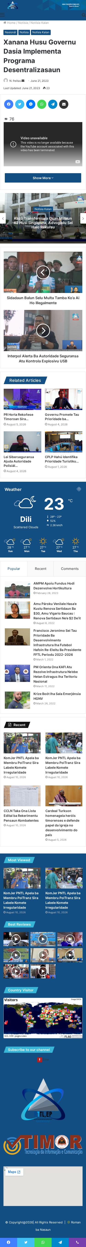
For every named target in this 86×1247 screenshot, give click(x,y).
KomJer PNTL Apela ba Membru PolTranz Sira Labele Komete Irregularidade (43, 222)
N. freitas (15, 80)
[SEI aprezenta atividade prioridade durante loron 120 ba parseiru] (43, 955)
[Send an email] (23, 80)
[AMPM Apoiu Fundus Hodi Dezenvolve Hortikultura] (17, 589)
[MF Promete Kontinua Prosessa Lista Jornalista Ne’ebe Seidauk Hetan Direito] (16, 939)
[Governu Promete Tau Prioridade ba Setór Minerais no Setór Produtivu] (64, 399)
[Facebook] (8, 104)
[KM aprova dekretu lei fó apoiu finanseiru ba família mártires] (16, 971)
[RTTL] (43, 5)
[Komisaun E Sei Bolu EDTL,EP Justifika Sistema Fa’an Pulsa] (16, 955)
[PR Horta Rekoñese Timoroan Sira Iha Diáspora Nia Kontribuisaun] (22, 399)
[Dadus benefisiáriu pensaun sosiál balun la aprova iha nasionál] (70, 955)
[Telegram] (52, 104)
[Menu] (2, 14)
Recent (40, 568)
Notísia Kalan (40, 23)
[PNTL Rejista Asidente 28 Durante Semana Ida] (43, 939)
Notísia (23, 23)
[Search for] (83, 14)
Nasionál (10, 32)
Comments (70, 568)
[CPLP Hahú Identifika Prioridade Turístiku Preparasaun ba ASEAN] (64, 441)
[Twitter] (19, 104)
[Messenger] (30, 104)
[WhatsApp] (41, 104)
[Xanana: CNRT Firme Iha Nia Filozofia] (70, 939)
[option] (43, 218)
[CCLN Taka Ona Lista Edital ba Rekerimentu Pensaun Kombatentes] (22, 795)
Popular (14, 568)
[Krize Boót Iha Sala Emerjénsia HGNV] (17, 700)
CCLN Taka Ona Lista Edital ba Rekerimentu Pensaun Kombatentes (21, 815)
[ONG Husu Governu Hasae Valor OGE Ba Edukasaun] (43, 971)
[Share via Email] (63, 104)
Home (11, 23)
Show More (42, 178)
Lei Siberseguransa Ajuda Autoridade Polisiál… (19, 461)
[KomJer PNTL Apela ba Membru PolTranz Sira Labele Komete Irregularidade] (22, 743)
